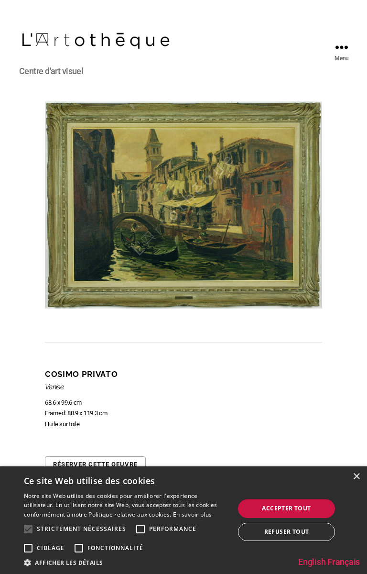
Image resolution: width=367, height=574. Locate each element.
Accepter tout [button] (286, 508)
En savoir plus (192, 514)
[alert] (183, 520)
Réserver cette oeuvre (95, 464)
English (311, 562)
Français (343, 562)
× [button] (356, 476)
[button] (126, 562)
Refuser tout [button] (286, 532)
